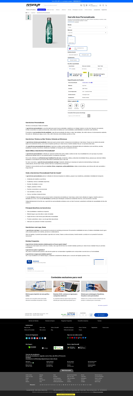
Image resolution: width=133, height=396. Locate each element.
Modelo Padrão (73, 60)
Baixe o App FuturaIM (73, 344)
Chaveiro (69, 381)
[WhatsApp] (100, 5)
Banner (41, 378)
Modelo (70, 24)
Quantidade (83, 313)
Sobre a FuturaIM (55, 327)
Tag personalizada (57, 379)
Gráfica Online (29, 374)
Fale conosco (43, 329)
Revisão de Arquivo (50, 321)
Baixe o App (42, 327)
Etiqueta (41, 374)
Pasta (54, 374)
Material (70, 30)
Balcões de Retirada (33, 321)
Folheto (27, 378)
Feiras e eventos (98, 378)
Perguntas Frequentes (66, 321)
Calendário (83, 376)
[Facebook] (83, 338)
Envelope (55, 376)
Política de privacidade (98, 392)
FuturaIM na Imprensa (83, 321)
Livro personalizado (99, 376)
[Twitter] (85, 338)
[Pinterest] (77, 338)
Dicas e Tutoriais (82, 327)
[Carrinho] (106, 5)
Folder (27, 379)
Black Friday (97, 381)
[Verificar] (32, 347)
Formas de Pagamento (32, 335)
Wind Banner (42, 379)
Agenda (82, 379)
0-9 (90, 384)
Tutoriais (99, 321)
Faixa (40, 381)
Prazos (80, 329)
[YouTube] (72, 338)
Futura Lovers (106, 327)
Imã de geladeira (57, 378)
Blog (52, 329)
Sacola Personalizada (72, 374)
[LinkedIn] (74, 338)
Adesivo (27, 381)
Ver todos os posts (102, 305)
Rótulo (40, 376)
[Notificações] (103, 5)
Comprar (102, 315)
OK (88, 115)
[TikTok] (79, 338)
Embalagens (83, 378)
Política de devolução (68, 329)
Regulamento (94, 327)
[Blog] (81, 338)
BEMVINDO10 (76, 1)
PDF (82, 108)
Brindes (82, 374)
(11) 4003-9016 (29, 362)
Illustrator (70, 108)
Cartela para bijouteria (58, 381)
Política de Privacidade (29, 329)
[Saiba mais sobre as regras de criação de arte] (80, 75)
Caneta (68, 379)
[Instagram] (70, 338)
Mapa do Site (27, 327)
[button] (87, 22)
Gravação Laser (85, 54)
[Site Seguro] (44, 348)
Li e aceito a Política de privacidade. (66, 394)
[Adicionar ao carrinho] (91, 315)
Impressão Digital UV (73, 54)
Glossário (32, 384)
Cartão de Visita (29, 376)
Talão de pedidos (71, 378)
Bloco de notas (70, 376)
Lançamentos (98, 379)
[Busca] (81, 5)
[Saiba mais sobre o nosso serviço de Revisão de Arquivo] (100, 75)
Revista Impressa (98, 374)
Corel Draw (76, 108)
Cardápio (83, 381)
